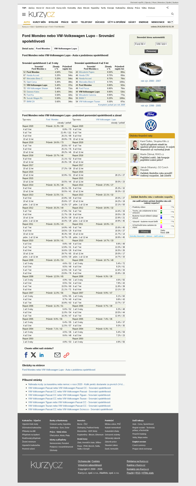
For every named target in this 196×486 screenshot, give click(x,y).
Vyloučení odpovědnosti (90, 465)
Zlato (79, 8)
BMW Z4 (30, 101)
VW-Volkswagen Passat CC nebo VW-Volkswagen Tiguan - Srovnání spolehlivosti (69, 395)
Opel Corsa (32, 82)
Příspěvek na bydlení (31, 435)
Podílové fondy (93, 428)
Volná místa (62, 432)
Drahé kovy (82, 439)
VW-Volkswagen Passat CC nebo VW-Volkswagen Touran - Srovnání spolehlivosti (69, 398)
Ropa (79, 446)
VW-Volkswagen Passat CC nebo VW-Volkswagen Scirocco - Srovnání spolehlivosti (70, 409)
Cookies (96, 461)
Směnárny (54, 428)
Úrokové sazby (56, 424)
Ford (48, 119)
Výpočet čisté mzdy (30, 424)
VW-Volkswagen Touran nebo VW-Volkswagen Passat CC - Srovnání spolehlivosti (69, 405)
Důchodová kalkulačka (31, 428)
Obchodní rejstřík (136, 2)
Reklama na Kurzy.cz (137, 461)
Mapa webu (143, 437)
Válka (144, 8)
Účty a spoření (116, 22)
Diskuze (151, 8)
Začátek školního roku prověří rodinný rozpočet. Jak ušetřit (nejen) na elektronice (156, 175)
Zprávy (31, 8)
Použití (130, 473)
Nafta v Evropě (83, 449)
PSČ (119, 424)
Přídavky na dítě (29, 431)
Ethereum (99, 435)
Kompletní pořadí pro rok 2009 (111, 105)
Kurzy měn (61, 8)
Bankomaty (62, 421)
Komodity (72, 8)
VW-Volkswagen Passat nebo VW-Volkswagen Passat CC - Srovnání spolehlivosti (69, 388)
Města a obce (110, 424)
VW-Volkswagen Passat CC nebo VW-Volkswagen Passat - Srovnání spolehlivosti (69, 391)
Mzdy (75, 22)
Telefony (86, 22)
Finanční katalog (139, 434)
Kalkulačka (120, 8)
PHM (85, 446)
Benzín (91, 446)
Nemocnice (157, 22)
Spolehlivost (148, 424)
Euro (62, 428)
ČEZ (85, 424)
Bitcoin (86, 8)
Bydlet (168, 2)
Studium (175, 2)
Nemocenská (55, 443)
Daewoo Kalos (33, 92)
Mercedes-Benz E (87, 82)
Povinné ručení (28, 449)
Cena (140, 424)
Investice (81, 421)
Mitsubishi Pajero (86, 72)
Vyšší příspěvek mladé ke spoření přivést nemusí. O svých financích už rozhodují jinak (157, 147)
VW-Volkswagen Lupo (65, 48)
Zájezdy (148, 2)
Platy (68, 435)
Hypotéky (95, 8)
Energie (110, 8)
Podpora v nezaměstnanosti (61, 447)
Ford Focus (84, 88)
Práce (137, 8)
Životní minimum (29, 442)
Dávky (132, 22)
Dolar (67, 428)
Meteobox (161, 2)
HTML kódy (148, 473)
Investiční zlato (88, 442)
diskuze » (150, 236)
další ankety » (159, 236)
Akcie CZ (40, 8)
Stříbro (98, 442)
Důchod (100, 22)
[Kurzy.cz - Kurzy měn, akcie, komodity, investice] (42, 17)
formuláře (114, 449)
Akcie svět (50, 8)
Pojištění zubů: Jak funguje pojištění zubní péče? (154, 158)
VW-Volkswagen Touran (89, 101)
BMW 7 (82, 98)
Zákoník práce (111, 442)
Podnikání (109, 421)
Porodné (65, 443)
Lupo (114, 119)
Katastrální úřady (112, 431)
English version (139, 442)
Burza (79, 424)
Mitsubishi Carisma (87, 95)
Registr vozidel (138, 428)
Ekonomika (82, 431)
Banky (52, 421)
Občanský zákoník (112, 438)
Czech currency (138, 445)
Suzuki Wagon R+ (35, 98)
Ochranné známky (112, 435)
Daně (107, 449)
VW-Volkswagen (103, 119)
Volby (134, 437)
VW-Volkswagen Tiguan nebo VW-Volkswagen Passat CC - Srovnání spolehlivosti (69, 402)
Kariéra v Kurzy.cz (136, 465)
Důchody (53, 450)
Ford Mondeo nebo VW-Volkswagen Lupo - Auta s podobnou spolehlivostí (58, 369)
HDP (90, 431)
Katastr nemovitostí (113, 428)
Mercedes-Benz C (35, 78)
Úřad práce (54, 435)
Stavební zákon (111, 445)
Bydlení (53, 22)
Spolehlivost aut (41, 27)
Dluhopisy (81, 428)
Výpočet (37, 421)
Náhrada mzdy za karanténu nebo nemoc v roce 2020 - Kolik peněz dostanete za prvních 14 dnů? (77, 384)
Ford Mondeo (43, 48)
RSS (138, 473)
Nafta (97, 446)
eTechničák (144, 430)
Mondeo (54, 119)
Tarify (103, 8)
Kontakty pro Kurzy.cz (138, 469)
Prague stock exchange (142, 449)
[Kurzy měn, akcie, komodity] (47, 466)
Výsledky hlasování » (138, 236)
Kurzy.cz (25, 27)
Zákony (130, 8)
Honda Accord (33, 75)
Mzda (62, 435)
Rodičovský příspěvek (31, 438)
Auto (32, 27)
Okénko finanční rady (141, 135)
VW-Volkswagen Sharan (37, 88)
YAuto (154, 2)
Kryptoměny (82, 435)
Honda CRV (84, 75)
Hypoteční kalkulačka (31, 445)
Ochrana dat (84, 461)
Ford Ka (30, 95)
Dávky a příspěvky (58, 440)
